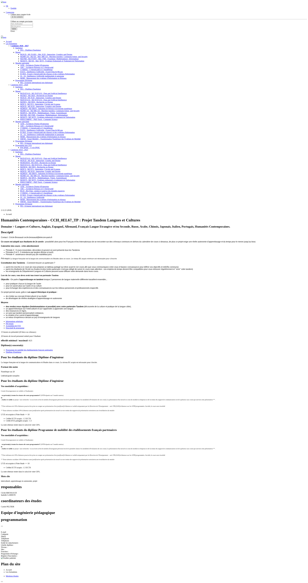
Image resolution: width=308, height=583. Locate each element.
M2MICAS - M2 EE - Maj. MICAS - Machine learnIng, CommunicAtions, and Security (54, 57)
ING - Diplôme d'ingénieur (30, 50)
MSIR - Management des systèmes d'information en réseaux (43, 137)
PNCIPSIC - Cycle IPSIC (30, 148)
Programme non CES (23, 145)
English (13, 8)
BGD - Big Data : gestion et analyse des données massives (42, 191)
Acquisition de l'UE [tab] (13, 326)
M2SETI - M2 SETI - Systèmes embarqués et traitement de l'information (47, 117)
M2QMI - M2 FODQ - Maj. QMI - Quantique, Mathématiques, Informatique (49, 59)
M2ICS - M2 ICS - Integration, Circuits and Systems (40, 104)
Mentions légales (12, 576)
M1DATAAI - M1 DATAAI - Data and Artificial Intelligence (43, 93)
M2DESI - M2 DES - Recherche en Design (36, 167)
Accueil (9, 41)
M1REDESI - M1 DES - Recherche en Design (38, 163)
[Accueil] (3, 2)
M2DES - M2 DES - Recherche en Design (36, 102)
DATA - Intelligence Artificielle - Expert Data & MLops (41, 72)
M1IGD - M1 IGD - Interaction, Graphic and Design (40, 161)
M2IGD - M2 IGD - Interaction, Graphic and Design (40, 171)
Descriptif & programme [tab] (15, 328)
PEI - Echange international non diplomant (36, 83)
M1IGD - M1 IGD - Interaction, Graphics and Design (40, 98)
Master (18, 52)
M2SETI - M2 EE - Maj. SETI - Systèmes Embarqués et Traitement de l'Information (52, 61)
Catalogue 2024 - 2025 (19, 150)
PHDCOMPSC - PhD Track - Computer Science (39, 119)
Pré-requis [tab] (9, 324)
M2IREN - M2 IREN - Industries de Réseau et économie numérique (46, 109)
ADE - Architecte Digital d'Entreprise (34, 65)
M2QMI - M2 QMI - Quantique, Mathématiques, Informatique (44, 115)
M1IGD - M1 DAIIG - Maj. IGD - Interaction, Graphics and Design (46, 54)
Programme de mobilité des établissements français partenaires (29, 350)
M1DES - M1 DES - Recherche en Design (36, 96)
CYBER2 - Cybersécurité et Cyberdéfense (36, 70)
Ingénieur (19, 48)
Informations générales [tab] (14, 321)
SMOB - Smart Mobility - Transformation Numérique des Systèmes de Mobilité (50, 139)
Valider (14, 29)
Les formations (11, 44)
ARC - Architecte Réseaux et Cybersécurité (36, 67)
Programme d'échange (23, 80)
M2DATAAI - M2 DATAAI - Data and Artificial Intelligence (43, 100)
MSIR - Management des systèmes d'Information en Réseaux (43, 78)
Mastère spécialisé (22, 63)
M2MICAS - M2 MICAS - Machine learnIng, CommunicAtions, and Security (50, 111)
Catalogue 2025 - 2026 (19, 85)
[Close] (2, 526)
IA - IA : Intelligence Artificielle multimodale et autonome (42, 76)
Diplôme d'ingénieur (13, 352)
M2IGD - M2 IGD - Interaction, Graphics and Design (40, 106)
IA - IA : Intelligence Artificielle (32, 197)
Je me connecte (17, 17)
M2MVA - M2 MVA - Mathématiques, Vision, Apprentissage (43, 113)
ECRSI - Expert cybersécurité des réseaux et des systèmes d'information (47, 74)
